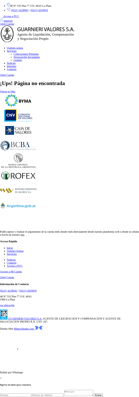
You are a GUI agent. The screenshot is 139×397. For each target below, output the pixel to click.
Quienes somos (15, 47)
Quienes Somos (15, 251)
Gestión (18, 60)
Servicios (12, 51)
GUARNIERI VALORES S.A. (25, 318)
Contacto (11, 69)
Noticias (11, 63)
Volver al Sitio (7, 91)
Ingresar (8, 20)
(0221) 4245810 (39, 10)
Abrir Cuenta (7, 23)
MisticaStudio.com (24, 328)
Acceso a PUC (11, 16)
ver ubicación (7, 305)
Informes (11, 66)
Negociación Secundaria (27, 57)
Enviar (98, 395)
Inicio (10, 248)
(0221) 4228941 (19, 10)
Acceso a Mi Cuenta (11, 271)
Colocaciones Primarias (26, 54)
